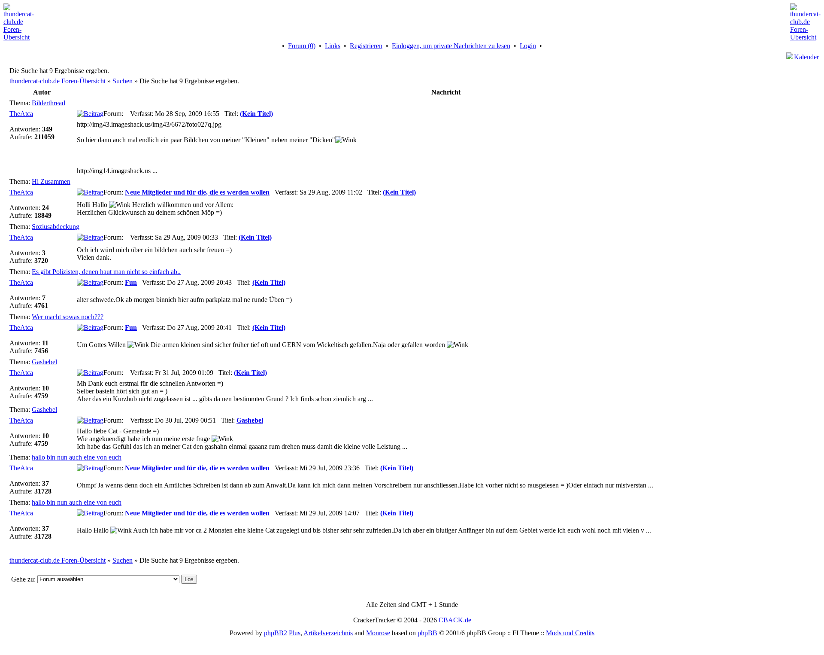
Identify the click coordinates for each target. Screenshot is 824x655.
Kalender (806, 57)
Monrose (378, 633)
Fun (131, 282)
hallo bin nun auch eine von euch (76, 457)
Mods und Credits (570, 633)
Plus (294, 633)
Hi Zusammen (51, 181)
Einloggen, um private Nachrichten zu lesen (451, 45)
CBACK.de (455, 620)
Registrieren (366, 45)
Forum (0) (301, 45)
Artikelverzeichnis (328, 633)
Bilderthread (48, 103)
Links (332, 45)
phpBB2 (275, 633)
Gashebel (44, 362)
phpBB (427, 633)
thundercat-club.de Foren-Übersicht (57, 81)
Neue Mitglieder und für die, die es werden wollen (197, 192)
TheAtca (21, 113)
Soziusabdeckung (55, 226)
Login (528, 45)
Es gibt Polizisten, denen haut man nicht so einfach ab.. (106, 271)
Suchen (122, 81)
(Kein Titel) (256, 113)
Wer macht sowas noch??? (67, 316)
